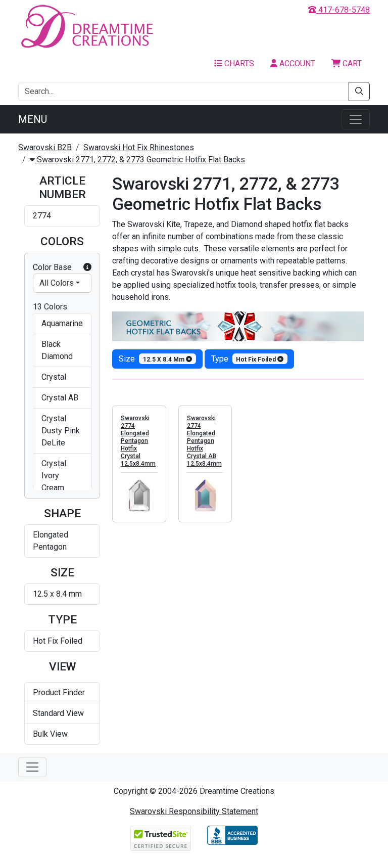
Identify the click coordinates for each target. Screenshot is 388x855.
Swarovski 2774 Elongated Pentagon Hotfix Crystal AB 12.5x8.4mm (204, 441)
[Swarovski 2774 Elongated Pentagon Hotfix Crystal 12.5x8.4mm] (139, 495)
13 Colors (50, 306)
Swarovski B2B (45, 147)
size (152, 359)
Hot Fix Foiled (57, 641)
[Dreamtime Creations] (86, 26)
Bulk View (50, 734)
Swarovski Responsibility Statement (194, 811)
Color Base (52, 267)
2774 (42, 215)
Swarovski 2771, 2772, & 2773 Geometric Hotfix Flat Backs (140, 159)
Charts (238, 63)
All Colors (56, 283)
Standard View (58, 713)
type (244, 359)
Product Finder (59, 692)
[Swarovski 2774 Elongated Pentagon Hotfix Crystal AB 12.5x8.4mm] (205, 495)
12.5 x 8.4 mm (57, 594)
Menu (32, 119)
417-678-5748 (343, 10)
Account (296, 63)
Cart (351, 63)
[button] (87, 267)
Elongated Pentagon (50, 541)
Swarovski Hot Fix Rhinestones (138, 147)
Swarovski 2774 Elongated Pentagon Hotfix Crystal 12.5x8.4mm (138, 441)
